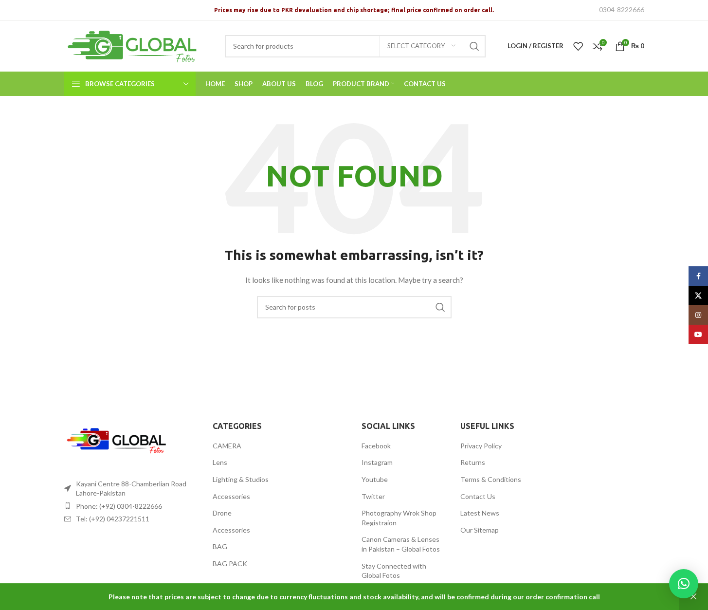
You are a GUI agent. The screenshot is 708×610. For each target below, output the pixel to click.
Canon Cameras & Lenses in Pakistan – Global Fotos (401, 544)
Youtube (375, 479)
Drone (222, 513)
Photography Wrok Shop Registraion (399, 518)
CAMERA (227, 446)
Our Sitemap (479, 530)
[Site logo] (137, 45)
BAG (220, 546)
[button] (683, 583)
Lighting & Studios (241, 479)
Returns (472, 462)
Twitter (373, 496)
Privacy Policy (481, 446)
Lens (220, 462)
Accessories (231, 496)
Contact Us (477, 496)
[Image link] (117, 441)
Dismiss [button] (693, 597)
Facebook (376, 446)
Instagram (377, 462)
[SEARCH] (474, 46)
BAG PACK (230, 563)
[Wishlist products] (578, 46)
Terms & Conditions (490, 479)
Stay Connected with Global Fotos (394, 571)
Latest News (479, 513)
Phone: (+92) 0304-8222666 (119, 506)
